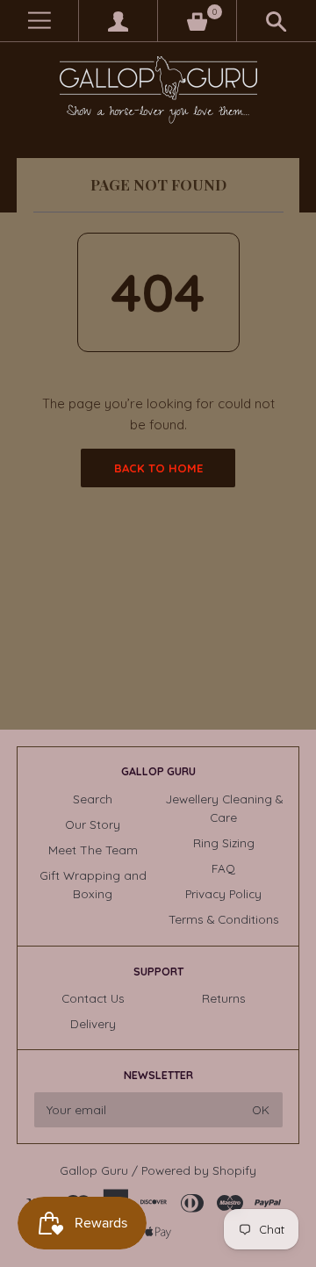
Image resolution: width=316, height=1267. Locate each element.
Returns (224, 997)
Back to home (158, 468)
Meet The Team (93, 849)
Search (92, 798)
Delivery (93, 1023)
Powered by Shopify (198, 1170)
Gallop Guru (94, 1170)
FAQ (223, 867)
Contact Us (93, 997)
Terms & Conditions (224, 918)
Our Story (92, 824)
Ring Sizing (224, 842)
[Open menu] (39, 21)
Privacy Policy (223, 893)
